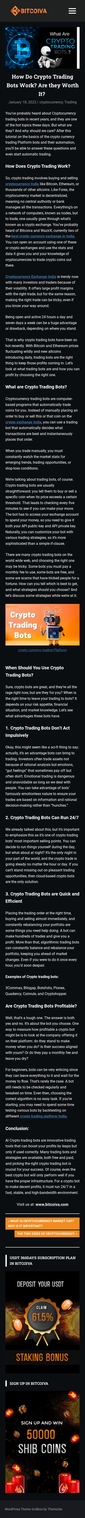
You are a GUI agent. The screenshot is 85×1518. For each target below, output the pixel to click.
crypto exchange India (23, 422)
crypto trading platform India (43, 1116)
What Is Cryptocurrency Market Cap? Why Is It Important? (41, 1223)
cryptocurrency (51, 102)
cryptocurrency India (22, 184)
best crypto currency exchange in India (42, 236)
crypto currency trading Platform (42, 650)
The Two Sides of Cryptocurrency (46, 1234)
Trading (70, 102)
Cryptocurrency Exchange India (30, 277)
